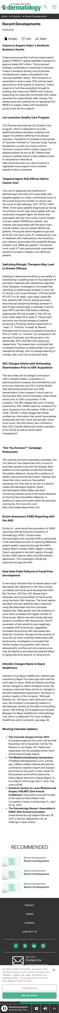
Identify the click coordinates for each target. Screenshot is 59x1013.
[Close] (54, 970)
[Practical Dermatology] (22, 7)
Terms (30, 914)
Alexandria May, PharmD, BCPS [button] (19, 1010)
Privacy (29, 905)
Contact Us (29, 931)
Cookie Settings (29, 988)
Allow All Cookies (29, 995)
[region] (29, 983)
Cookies (29, 922)
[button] (4, 1008)
